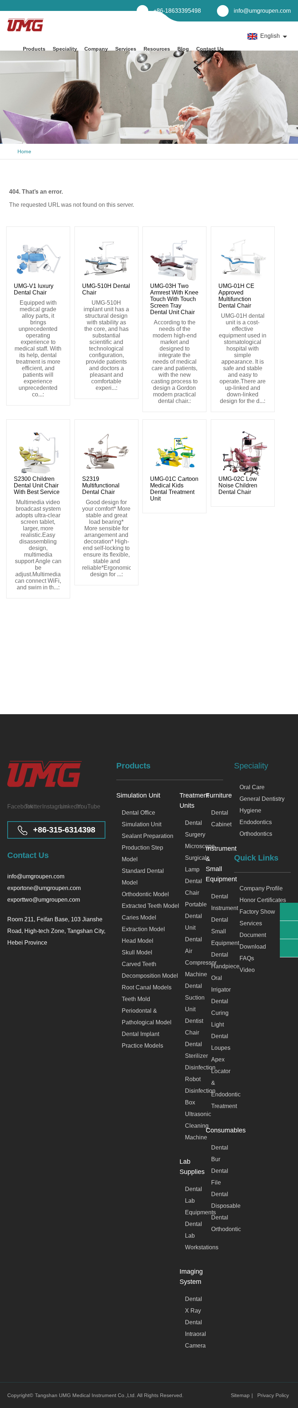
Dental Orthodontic (217, 1223)
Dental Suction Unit (195, 997)
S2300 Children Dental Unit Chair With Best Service (37, 485)
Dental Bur (217, 1153)
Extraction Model (143, 929)
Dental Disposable (217, 1200)
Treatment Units (193, 800)
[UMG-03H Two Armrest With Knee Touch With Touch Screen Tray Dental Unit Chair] (174, 258)
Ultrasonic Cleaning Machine (195, 1125)
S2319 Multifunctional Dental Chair (101, 485)
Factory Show (257, 912)
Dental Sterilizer (195, 1050)
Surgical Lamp (195, 864)
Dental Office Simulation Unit (141, 818)
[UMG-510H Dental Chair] (106, 258)
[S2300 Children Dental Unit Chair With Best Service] (38, 451)
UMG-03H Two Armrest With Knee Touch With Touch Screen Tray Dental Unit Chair (174, 299)
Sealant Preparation (147, 836)
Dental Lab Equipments (195, 1200)
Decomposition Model (150, 976)
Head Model (137, 941)
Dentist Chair (194, 1027)
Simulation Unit (138, 795)
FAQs (246, 958)
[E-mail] (289, 912)
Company (96, 49)
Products (34, 49)
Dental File (217, 1177)
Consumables (214, 1130)
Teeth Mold (136, 999)
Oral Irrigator (217, 984)
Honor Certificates (262, 900)
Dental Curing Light (217, 1013)
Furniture (214, 795)
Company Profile (261, 888)
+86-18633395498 (177, 11)
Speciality (65, 49)
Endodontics (255, 822)
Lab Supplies (192, 1166)
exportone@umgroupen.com (44, 888)
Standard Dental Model (143, 877)
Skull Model (137, 952)
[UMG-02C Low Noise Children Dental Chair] (242, 451)
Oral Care (252, 787)
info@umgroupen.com (262, 11)
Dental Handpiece (217, 960)
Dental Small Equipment (217, 931)
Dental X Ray (193, 1305)
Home (24, 151)
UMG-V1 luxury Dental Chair (33, 289)
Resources (157, 49)
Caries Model (139, 917)
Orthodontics (255, 834)
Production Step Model (142, 853)
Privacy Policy (273, 1395)
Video (247, 970)
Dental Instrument (217, 902)
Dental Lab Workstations (195, 1235)
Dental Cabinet (217, 818)
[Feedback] (289, 948)
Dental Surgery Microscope (195, 834)
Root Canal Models (147, 987)
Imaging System (191, 1276)
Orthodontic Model (145, 894)
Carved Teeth (139, 964)
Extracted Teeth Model (150, 906)
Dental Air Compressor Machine (195, 956)
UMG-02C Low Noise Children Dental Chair (237, 485)
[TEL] (289, 930)
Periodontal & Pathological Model (147, 1016)
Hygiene (250, 810)
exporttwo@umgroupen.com (43, 900)
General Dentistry (262, 799)
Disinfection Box (195, 1097)
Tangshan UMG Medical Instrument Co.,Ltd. (86, 1395)
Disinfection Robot (195, 1073)
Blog (183, 49)
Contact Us (210, 49)
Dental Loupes (217, 1042)
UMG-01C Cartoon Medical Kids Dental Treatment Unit (174, 489)
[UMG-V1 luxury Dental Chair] (38, 258)
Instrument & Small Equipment (214, 864)
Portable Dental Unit (195, 916)
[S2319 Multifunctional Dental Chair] (106, 451)
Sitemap (240, 1395)
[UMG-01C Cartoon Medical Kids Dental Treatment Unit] (174, 451)
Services (125, 49)
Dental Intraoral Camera (195, 1334)
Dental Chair (193, 887)
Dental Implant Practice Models (142, 1040)
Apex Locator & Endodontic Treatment (217, 1082)
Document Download (252, 941)
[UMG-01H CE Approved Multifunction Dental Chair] (242, 258)
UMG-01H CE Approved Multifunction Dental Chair (236, 296)
